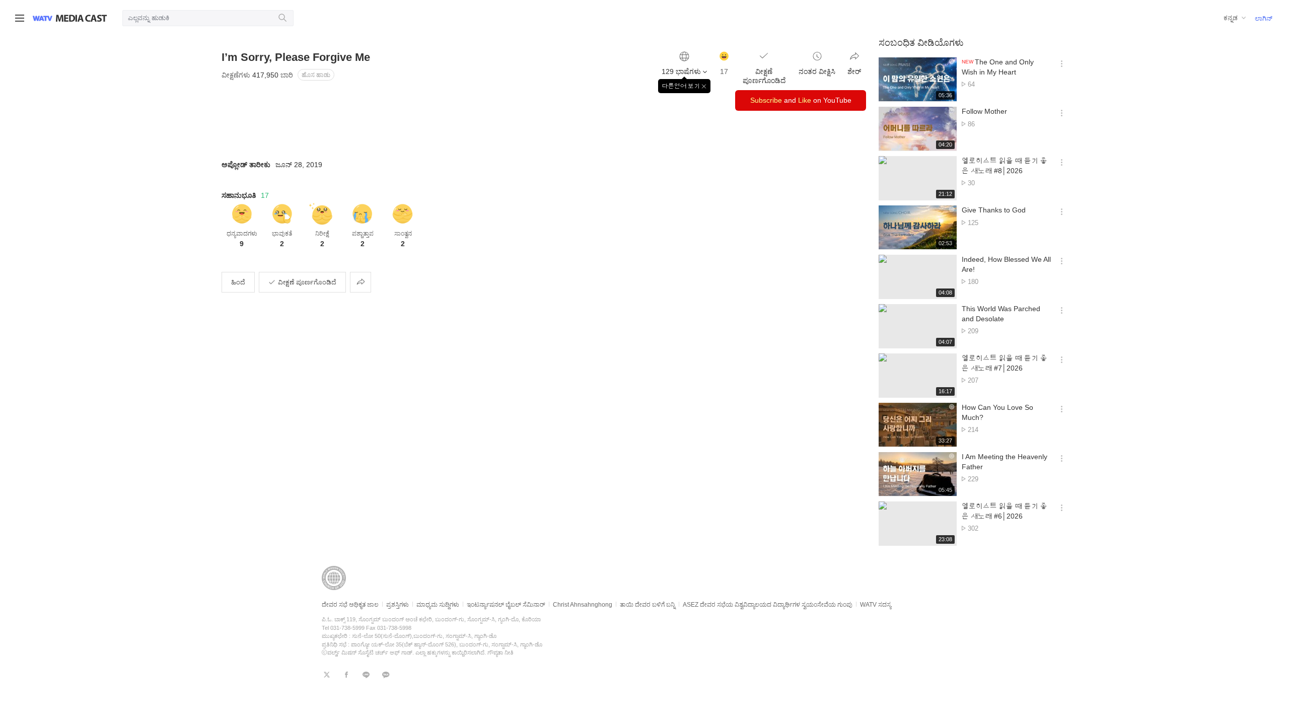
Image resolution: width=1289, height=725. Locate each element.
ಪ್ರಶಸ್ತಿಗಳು (397, 604)
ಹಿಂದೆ (238, 282)
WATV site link (42, 18)
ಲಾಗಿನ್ (1263, 18)
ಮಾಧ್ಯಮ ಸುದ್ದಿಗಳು (437, 604)
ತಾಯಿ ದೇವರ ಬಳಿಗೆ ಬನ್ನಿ (647, 604)
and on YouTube (800, 100)
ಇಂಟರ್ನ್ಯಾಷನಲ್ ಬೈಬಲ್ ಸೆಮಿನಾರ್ (506, 604)
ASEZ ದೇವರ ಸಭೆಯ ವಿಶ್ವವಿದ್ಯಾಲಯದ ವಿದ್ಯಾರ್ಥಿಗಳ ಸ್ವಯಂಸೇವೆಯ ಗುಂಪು (767, 604)
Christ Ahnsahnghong (582, 604)
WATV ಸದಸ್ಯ (875, 604)
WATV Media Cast (81, 18)
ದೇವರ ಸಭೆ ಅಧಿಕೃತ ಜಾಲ (350, 604)
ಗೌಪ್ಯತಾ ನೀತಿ (500, 652)
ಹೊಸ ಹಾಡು (316, 75)
